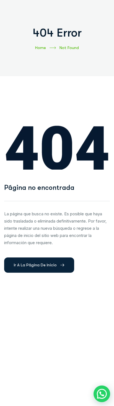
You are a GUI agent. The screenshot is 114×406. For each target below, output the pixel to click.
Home (40, 47)
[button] (102, 393)
